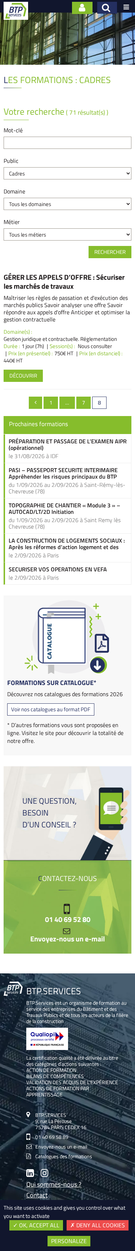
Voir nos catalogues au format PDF (50, 709)
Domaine (14, 191)
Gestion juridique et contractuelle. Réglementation (60, 339)
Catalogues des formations (63, 1156)
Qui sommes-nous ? (53, 1185)
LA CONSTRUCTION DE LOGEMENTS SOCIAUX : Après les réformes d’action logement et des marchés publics (67, 543)
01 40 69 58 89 (51, 1137)
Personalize (69, 1241)
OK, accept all (38, 1225)
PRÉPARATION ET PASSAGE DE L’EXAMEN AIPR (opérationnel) (68, 444)
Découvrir (23, 375)
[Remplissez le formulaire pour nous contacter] (82, 8)
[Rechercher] (107, 8)
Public (11, 160)
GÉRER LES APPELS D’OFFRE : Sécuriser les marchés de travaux (64, 281)
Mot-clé (13, 130)
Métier (12, 222)
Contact (37, 1196)
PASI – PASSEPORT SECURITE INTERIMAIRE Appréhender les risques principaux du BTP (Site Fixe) (63, 473)
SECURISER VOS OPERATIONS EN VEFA (58, 569)
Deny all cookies (100, 1225)
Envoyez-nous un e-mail (67, 939)
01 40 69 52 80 (67, 919)
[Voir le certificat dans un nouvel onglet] (47, 1048)
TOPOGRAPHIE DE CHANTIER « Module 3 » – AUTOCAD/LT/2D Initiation (64, 508)
